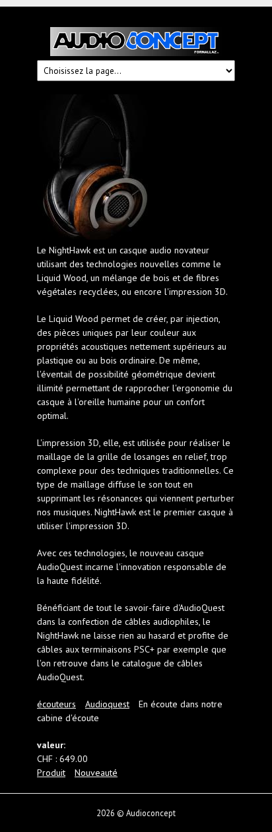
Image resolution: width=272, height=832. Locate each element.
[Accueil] (136, 43)
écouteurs (56, 704)
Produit (51, 773)
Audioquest (107, 704)
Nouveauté (96, 773)
